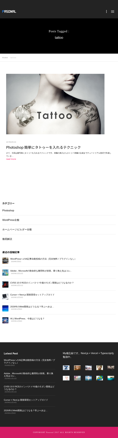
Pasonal (50, 432)
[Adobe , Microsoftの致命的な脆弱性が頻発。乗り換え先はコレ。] (5, 273)
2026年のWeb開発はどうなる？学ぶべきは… (32, 306)
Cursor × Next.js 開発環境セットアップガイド (32, 294)
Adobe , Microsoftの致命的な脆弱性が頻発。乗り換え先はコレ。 (41, 271)
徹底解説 (7, 239)
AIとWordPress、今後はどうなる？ (27, 318)
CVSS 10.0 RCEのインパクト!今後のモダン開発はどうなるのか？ (42, 282)
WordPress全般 (10, 220)
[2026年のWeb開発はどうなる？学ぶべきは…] (5, 308)
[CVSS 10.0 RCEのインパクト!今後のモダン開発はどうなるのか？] (5, 284)
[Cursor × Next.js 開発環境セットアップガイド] (5, 296)
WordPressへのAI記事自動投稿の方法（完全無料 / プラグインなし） (43, 259)
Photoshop (8, 210)
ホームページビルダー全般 (17, 229)
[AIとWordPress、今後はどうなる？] (5, 320)
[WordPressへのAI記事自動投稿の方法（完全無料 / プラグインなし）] (5, 261)
